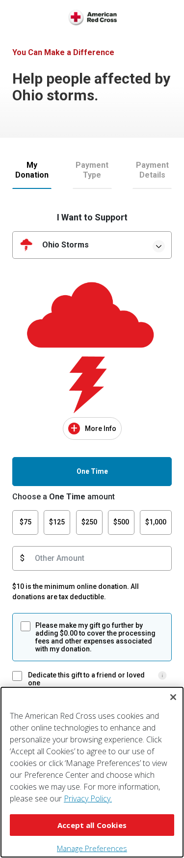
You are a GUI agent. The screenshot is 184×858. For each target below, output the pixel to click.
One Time (92, 471)
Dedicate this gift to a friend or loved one (86, 679)
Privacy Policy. (88, 798)
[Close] (173, 697)
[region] (92, 772)
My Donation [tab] (32, 170)
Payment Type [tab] (92, 170)
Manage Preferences (92, 848)
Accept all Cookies (92, 825)
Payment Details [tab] (152, 170)
